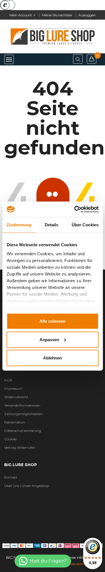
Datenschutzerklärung (22, 431)
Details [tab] (52, 224)
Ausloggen (87, 15)
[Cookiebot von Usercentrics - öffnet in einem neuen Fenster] (75, 209)
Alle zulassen (52, 321)
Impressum (13, 388)
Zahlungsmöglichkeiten (23, 414)
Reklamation (14, 422)
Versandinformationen (22, 405)
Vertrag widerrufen (19, 447)
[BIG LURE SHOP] (52, 545)
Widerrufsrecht (16, 397)
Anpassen (49, 339)
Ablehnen (52, 357)
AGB (8, 380)
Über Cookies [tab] (85, 224)
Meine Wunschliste (57, 15)
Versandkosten (72, 564)
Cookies (10, 439)
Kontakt (10, 477)
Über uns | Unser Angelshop (26, 486)
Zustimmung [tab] (18, 224)
